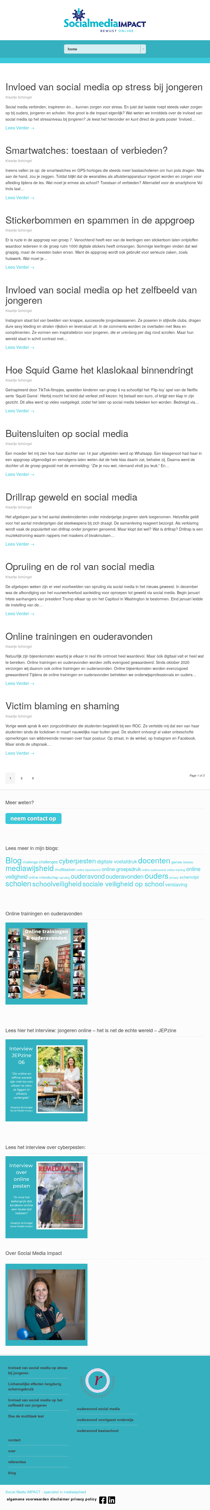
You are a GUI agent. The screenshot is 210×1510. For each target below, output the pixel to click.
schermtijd (189, 877)
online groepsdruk (121, 868)
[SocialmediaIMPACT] (105, 30)
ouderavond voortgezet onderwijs (105, 1419)
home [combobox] (72, 49)
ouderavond (88, 876)
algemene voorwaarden (28, 1499)
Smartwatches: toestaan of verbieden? (86, 150)
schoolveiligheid (56, 883)
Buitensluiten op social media (66, 433)
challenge (30, 861)
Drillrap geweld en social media (71, 496)
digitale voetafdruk (117, 861)
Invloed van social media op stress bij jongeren (104, 86)
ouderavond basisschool (98, 1430)
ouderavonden (125, 876)
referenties (17, 1461)
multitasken (65, 869)
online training (176, 870)
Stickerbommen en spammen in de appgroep (99, 219)
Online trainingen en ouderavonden (79, 636)
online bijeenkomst (89, 870)
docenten (154, 860)
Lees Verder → (19, 128)
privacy (174, 877)
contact (14, 1439)
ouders (156, 875)
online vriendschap (43, 877)
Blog (13, 860)
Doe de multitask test (26, 1416)
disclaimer (59, 1499)
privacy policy (84, 1499)
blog (12, 1472)
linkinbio (188, 862)
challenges (48, 861)
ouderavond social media (98, 1408)
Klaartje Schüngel (18, 97)
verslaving (176, 884)
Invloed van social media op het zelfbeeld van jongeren (101, 294)
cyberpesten (77, 860)
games (176, 861)
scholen (18, 883)
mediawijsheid (29, 867)
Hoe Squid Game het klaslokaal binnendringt (99, 369)
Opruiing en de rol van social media (79, 566)
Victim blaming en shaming (62, 705)
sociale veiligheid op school (123, 883)
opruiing (64, 877)
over (12, 1450)
